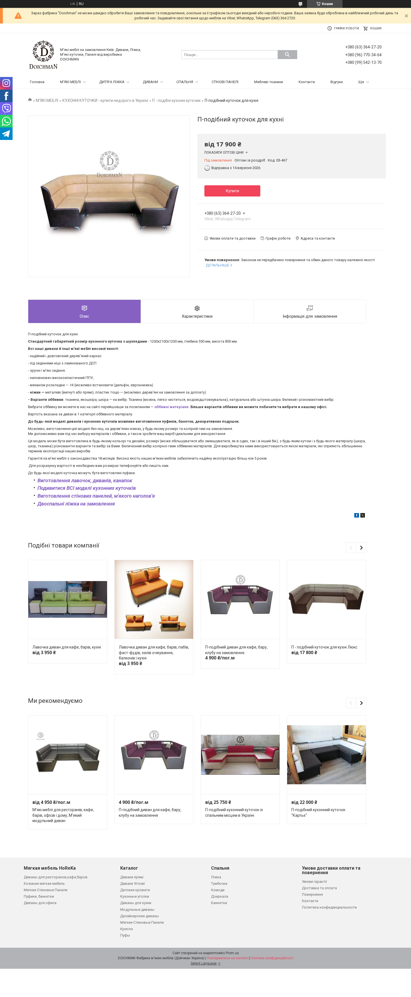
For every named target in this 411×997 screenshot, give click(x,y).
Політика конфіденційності (272, 958)
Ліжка (216, 877)
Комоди (218, 890)
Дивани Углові (132, 883)
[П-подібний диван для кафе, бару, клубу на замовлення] (240, 599)
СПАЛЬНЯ (184, 82)
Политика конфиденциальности (329, 907)
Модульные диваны (137, 909)
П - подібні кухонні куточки (176, 100)
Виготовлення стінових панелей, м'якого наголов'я (96, 496)
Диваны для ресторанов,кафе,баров (56, 877)
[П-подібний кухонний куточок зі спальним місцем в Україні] (240, 754)
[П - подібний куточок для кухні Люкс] (326, 599)
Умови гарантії (314, 881)
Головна (37, 82)
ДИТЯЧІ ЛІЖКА (111, 82)
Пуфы (125, 935)
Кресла (126, 929)
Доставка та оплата (319, 888)
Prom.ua (232, 953)
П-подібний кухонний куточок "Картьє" (318, 813)
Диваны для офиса (40, 903)
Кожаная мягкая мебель (44, 883)
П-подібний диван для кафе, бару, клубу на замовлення (236, 650)
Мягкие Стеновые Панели (45, 890)
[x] (362, 516)
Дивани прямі (131, 877)
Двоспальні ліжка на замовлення (76, 504)
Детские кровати (135, 890)
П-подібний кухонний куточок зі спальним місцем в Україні (234, 813)
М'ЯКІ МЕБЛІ (70, 82)
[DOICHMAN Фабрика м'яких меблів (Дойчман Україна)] (43, 54)
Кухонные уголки (134, 896)
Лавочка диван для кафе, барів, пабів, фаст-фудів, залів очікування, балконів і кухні (154, 652)
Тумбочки (219, 883)
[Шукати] (287, 54)
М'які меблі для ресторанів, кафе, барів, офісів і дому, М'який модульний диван (63, 815)
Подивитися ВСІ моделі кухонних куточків (86, 488)
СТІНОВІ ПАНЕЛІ (225, 82)
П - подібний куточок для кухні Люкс (324, 647)
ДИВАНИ (150, 82)
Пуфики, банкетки (39, 896)
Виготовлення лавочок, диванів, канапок (85, 480)
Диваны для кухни (135, 903)
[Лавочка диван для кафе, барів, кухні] (67, 599)
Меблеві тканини (268, 82)
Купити (232, 191)
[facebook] (356, 516)
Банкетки (219, 903)
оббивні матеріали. (172, 407)
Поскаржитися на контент (227, 958)
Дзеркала (219, 896)
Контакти (307, 82)
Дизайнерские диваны (139, 916)
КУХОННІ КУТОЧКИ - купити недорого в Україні (105, 100)
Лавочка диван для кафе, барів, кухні (66, 647)
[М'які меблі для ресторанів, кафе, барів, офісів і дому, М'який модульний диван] (67, 754)
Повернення (312, 894)
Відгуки (336, 82)
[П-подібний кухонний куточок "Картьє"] (326, 754)
